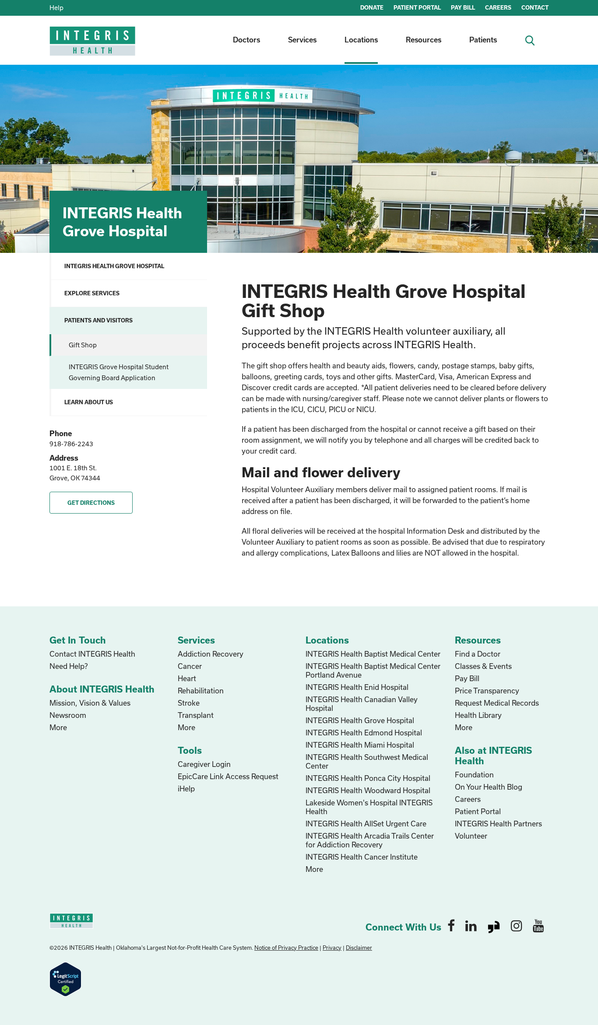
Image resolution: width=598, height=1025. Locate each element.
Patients (483, 39)
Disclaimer (359, 948)
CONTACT (535, 7)
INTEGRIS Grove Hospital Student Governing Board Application (119, 372)
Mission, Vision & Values (89, 703)
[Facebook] (451, 925)
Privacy (332, 948)
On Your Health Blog (488, 787)
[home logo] (93, 47)
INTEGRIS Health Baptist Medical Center (373, 654)
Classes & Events (483, 666)
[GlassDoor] (493, 925)
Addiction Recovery (210, 654)
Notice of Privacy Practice (286, 948)
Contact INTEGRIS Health (92, 654)
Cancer (190, 666)
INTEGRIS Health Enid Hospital (357, 687)
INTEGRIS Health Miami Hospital (360, 745)
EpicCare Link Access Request (228, 776)
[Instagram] (516, 925)
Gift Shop (83, 345)
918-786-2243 (71, 444)
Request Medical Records (497, 703)
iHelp (186, 788)
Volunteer (471, 836)
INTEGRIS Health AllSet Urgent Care (366, 823)
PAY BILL (463, 7)
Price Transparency (487, 690)
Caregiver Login (204, 764)
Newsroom (67, 715)
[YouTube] (538, 925)
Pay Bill (467, 678)
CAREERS (498, 7)
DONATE (371, 7)
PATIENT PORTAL (417, 7)
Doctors (246, 39)
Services (302, 39)
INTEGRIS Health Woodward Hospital (368, 790)
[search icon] (533, 39)
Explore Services (92, 293)
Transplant (196, 715)
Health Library (478, 715)
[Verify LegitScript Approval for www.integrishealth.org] (65, 978)
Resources (423, 39)
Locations (361, 39)
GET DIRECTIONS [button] (91, 503)
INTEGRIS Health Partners (498, 823)
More (58, 727)
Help (56, 7)
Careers (468, 799)
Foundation (474, 774)
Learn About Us (88, 402)
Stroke (189, 703)
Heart (187, 678)
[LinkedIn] (471, 925)
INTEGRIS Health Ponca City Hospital (368, 778)
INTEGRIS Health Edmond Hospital (364, 732)
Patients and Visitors (98, 320)
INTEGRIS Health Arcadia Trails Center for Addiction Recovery (370, 840)
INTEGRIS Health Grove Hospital (114, 266)
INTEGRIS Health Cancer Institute (362, 857)
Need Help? (68, 666)
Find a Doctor (477, 654)
